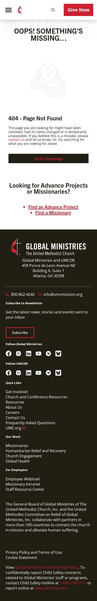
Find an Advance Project (53, 207)
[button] (53, 10)
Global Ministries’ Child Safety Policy (46, 567)
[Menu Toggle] (8, 9)
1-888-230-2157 (73, 582)
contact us (16, 139)
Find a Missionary (53, 212)
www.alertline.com (51, 588)
